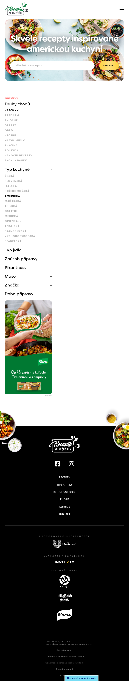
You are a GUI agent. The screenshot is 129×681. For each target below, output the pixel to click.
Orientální (14, 221)
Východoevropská (20, 236)
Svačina (11, 145)
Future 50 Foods (64, 492)
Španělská (13, 241)
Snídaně (11, 120)
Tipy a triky (65, 484)
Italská (11, 186)
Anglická (12, 226)
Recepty (64, 477)
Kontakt (64, 514)
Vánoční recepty (19, 155)
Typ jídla (13, 250)
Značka (12, 285)
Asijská (11, 206)
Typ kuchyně (17, 169)
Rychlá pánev (16, 160)
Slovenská (13, 181)
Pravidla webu (64, 650)
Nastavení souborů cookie (81, 678)
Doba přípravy (19, 294)
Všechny (12, 110)
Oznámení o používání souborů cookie (64, 656)
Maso (10, 276)
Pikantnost (15, 267)
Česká (9, 176)
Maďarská (13, 201)
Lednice (64, 506)
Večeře (10, 135)
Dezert (10, 125)
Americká (12, 196)
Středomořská (17, 191)
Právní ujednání (64, 669)
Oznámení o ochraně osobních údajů (64, 663)
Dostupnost (64, 675)
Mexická (11, 216)
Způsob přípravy (21, 258)
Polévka (11, 150)
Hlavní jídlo (15, 140)
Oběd (9, 130)
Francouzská (16, 231)
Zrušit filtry (11, 98)
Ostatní (11, 211)
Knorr (64, 499)
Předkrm (12, 115)
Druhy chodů (17, 104)
